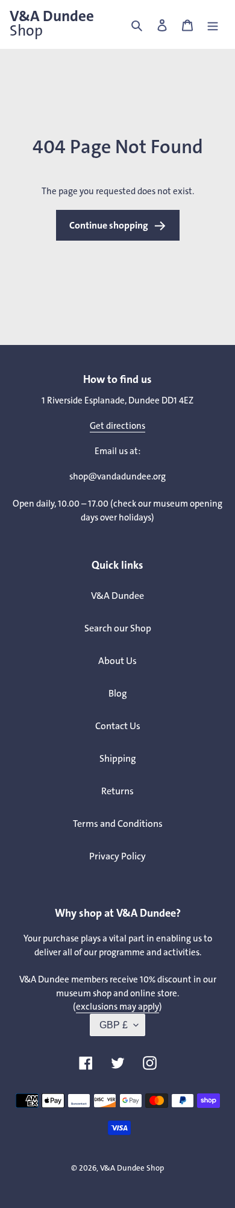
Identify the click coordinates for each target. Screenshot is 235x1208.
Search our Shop (117, 628)
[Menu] (212, 24)
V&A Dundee (52, 23)
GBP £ (113, 1025)
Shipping (117, 758)
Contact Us (117, 725)
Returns (117, 791)
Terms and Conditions (118, 823)
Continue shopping (108, 225)
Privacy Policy (117, 856)
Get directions (117, 426)
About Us (117, 660)
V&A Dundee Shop (132, 1168)
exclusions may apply (117, 1007)
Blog (117, 693)
